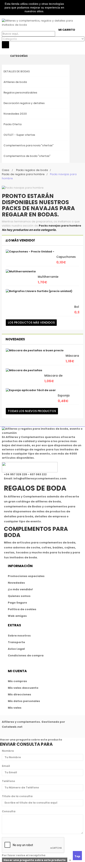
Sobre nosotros (19, 636)
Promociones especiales (26, 576)
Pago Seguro (17, 603)
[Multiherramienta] (21, 271)
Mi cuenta (17, 671)
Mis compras (17, 681)
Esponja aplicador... (66, 397)
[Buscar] (3, 29)
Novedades (15, 339)
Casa (5, 170)
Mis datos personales (24, 701)
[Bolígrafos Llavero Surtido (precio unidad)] (39, 291)
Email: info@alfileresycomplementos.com (35, 478)
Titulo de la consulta (17, 796)
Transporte (16, 642)
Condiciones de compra (26, 655)
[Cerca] (3, 50)
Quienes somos (19, 596)
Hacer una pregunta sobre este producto (31, 740)
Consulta (8, 811)
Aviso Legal (16, 649)
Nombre (8, 751)
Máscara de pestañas (53, 377)
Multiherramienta (51, 277)
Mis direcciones (19, 694)
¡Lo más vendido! (20, 240)
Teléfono (8, 781)
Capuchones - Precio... (66, 259)
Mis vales (14, 708)
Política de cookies (22, 609)
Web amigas (17, 616)
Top (77, 856)
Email (6, 766)
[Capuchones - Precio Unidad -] (30, 252)
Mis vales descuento (23, 688)
